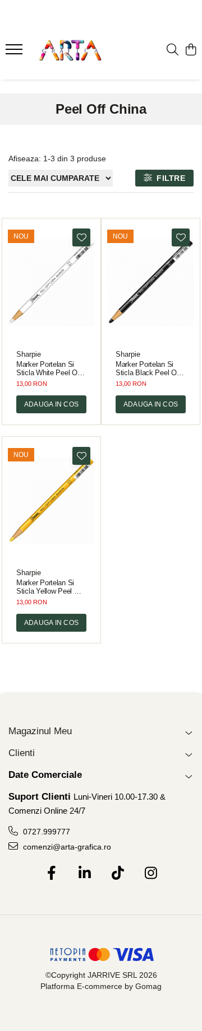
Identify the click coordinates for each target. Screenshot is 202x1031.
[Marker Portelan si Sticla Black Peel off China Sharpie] (150, 282)
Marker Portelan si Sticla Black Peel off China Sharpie (148, 368)
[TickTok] (117, 874)
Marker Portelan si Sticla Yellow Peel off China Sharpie (50, 587)
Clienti (21, 753)
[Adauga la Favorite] (81, 237)
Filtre (168, 178)
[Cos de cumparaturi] (190, 50)
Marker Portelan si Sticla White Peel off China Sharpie (48, 368)
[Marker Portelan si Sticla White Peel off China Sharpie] (51, 282)
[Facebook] (51, 874)
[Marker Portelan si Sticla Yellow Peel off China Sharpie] (51, 500)
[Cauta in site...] (172, 50)
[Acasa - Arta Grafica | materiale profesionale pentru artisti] (70, 50)
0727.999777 (45, 831)
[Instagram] (150, 874)
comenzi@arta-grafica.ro (66, 846)
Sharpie (28, 354)
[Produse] (15, 52)
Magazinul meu (40, 731)
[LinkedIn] (84, 874)
